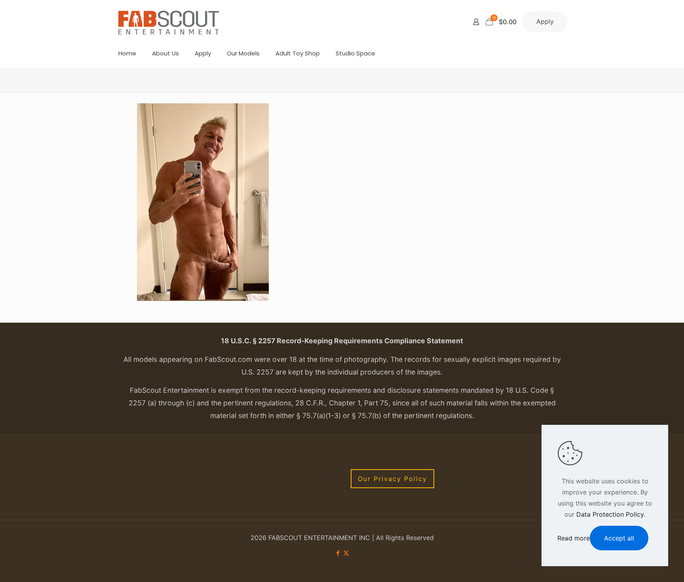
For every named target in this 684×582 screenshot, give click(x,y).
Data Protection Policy (610, 514)
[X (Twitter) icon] (346, 553)
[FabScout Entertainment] (168, 22)
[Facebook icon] (338, 553)
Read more (573, 538)
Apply (545, 21)
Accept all (619, 538)
